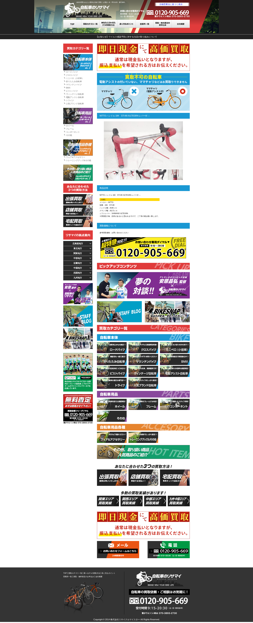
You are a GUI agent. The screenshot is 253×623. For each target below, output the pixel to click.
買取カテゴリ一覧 (90, 24)
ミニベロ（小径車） (75, 78)
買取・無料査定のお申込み (163, 24)
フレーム (70, 129)
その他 (69, 135)
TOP (72, 24)
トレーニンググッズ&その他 (78, 160)
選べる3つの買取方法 (108, 24)
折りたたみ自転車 (74, 81)
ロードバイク (72, 72)
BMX (68, 88)
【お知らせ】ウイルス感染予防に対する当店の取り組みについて (126, 37)
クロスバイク (72, 75)
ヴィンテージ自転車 (75, 94)
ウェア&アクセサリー (75, 157)
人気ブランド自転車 (75, 103)
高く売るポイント (127, 24)
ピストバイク (72, 91)
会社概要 (181, 24)
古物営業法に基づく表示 (171, 4)
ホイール (70, 125)
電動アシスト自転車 (75, 97)
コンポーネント (73, 132)
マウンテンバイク (74, 84)
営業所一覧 (145, 24)
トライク (70, 100)
